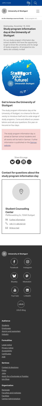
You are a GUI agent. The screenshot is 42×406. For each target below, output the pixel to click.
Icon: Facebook (14, 261)
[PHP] (18, 162)
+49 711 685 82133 (17, 224)
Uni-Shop (5, 379)
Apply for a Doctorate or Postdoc (15, 376)
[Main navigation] (37, 11)
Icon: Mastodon (27, 275)
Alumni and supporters (11, 331)
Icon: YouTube (14, 290)
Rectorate (6, 390)
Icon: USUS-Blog (21, 304)
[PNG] (21, 78)
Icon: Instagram (27, 261)
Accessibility (7, 350)
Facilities (5, 396)
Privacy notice (7, 348)
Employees (6, 328)
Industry (5, 334)
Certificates (6, 353)
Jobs (4, 373)
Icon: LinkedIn (27, 290)
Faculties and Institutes (11, 392)
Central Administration (11, 398)
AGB (3, 356)
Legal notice (7, 345)
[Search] (35, 2)
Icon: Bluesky (14, 275)
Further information (17, 219)
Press (4, 370)
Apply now (6, 3)
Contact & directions (10, 367)
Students (5, 325)
